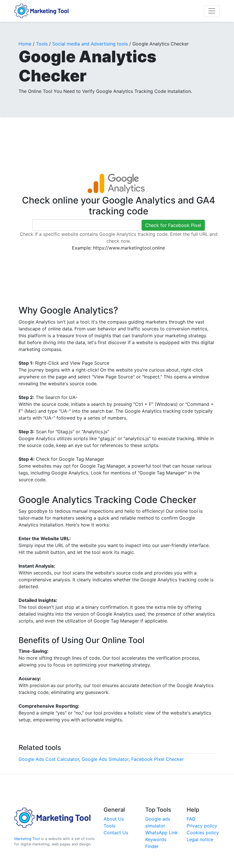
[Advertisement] (122, 139)
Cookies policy (203, 832)
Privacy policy (202, 826)
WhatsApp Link (161, 832)
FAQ (191, 819)
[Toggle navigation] (212, 11)
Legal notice (200, 839)
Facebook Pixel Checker (157, 759)
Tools (42, 44)
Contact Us (116, 832)
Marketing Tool (27, 839)
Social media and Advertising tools (90, 44)
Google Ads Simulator (105, 759)
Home (25, 44)
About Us (114, 819)
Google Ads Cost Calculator (49, 759)
